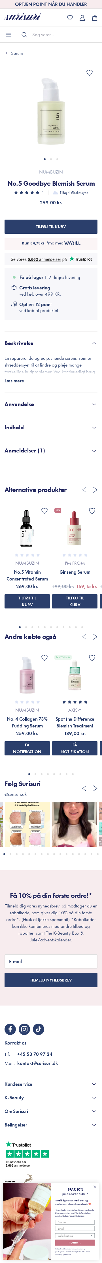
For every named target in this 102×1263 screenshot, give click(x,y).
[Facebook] (10, 1029)
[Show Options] (91, 1235)
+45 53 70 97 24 (34, 1054)
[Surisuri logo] (27, 17)
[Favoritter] (89, 73)
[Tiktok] (38, 1029)
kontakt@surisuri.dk (37, 1063)
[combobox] (74, 1235)
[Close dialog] (95, 1187)
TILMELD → (75, 1242)
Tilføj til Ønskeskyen (74, 192)
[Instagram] (24, 1029)
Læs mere (14, 381)
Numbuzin (51, 172)
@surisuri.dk (16, 794)
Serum (17, 53)
